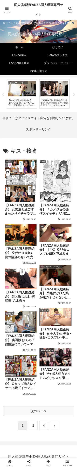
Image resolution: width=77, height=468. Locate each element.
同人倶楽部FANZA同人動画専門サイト (38, 9)
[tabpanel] (22, 93)
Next (74, 95)
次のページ (38, 411)
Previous (3, 95)
